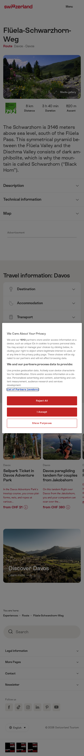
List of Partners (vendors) (23, 389)
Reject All (42, 400)
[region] (42, 378)
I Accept (42, 411)
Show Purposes (42, 423)
